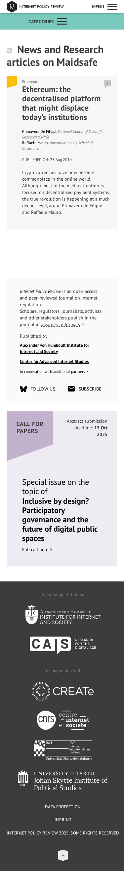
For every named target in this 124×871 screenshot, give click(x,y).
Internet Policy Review (40, 6)
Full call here (35, 550)
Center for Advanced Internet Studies (54, 361)
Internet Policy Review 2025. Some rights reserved (63, 833)
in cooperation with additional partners (52, 371)
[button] (63, 855)
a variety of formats (60, 324)
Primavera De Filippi (39, 131)
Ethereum (30, 81)
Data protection (63, 807)
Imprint (63, 820)
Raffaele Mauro (35, 142)
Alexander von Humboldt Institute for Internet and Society (54, 348)
